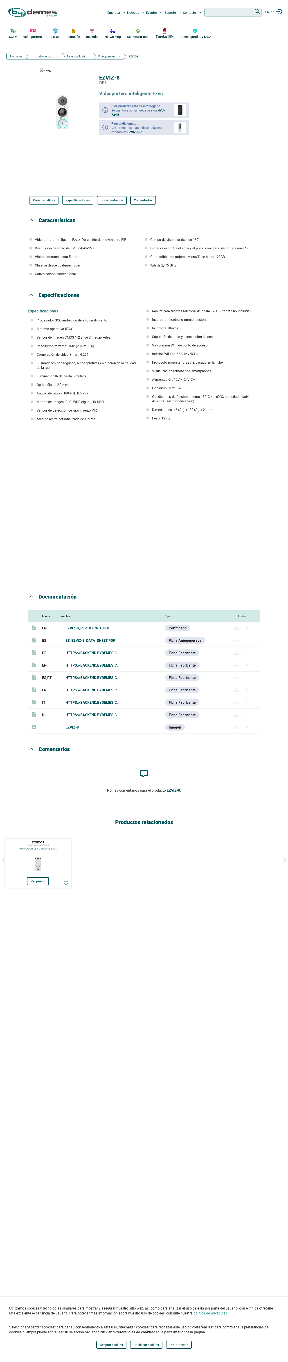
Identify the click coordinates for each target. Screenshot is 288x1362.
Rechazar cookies (146, 1345)
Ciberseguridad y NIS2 (195, 36)
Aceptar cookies (111, 1345)
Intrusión (74, 36)
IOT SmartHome (138, 36)
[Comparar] (66, 882)
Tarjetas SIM (164, 36)
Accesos (55, 36)
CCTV (13, 36)
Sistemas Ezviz (76, 56)
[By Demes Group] (33, 12)
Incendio (92, 36)
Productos (16, 56)
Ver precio (38, 881)
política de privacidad (210, 1313)
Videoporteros (33, 36)
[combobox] (233, 12)
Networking (113, 36)
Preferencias (179, 1345)
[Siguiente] (284, 860)
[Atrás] (3, 860)
